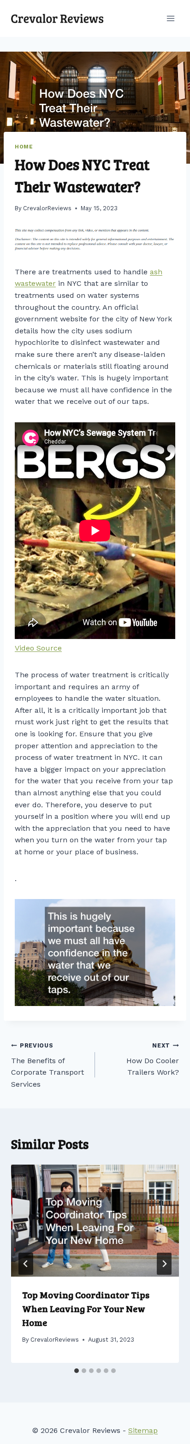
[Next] (164, 1264)
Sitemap (143, 1430)
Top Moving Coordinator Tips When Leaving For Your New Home (85, 1308)
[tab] (76, 1370)
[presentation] (95, 1221)
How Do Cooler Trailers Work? (152, 1059)
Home (24, 147)
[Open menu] (170, 18)
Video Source (38, 648)
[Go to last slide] (25, 1264)
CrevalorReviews (47, 208)
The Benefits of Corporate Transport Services (47, 1065)
